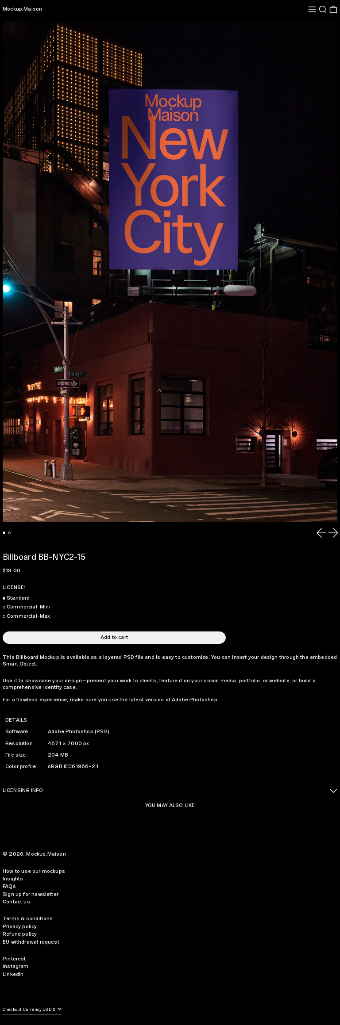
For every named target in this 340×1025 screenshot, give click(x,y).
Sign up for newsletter (30, 894)
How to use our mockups (34, 871)
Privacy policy (20, 926)
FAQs (9, 886)
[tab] (4, 533)
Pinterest (14, 958)
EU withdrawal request (31, 942)
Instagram (16, 966)
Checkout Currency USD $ (29, 1010)
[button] (323, 9)
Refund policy (20, 934)
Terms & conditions (28, 918)
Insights (13, 878)
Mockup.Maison (22, 9)
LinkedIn (13, 974)
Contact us (16, 901)
